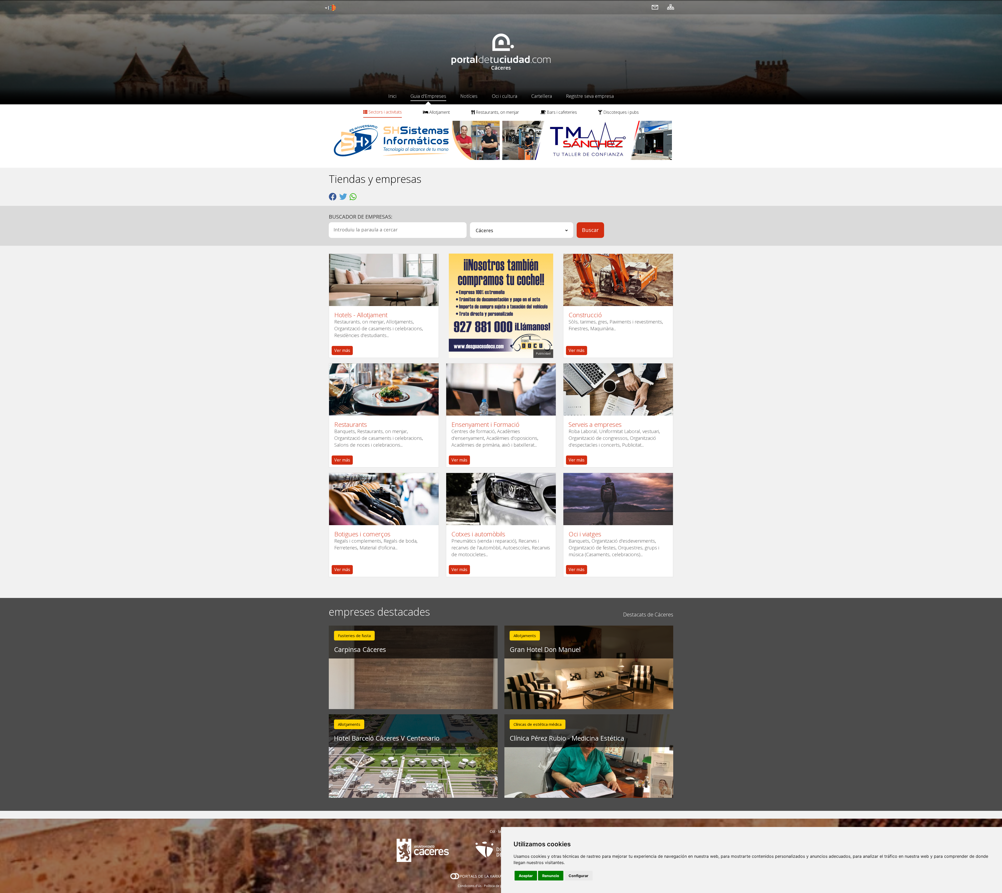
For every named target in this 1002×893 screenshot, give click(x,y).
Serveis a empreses (595, 424)
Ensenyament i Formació (485, 424)
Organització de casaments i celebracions (378, 328)
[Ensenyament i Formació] (501, 389)
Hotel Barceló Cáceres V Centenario (386, 738)
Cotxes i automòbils (478, 534)
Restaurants (350, 424)
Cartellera (541, 96)
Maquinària (601, 328)
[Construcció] (618, 280)
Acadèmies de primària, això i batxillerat (492, 445)
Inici (392, 96)
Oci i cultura (504, 96)
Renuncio (550, 875)
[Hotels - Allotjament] (384, 280)
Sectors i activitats (384, 112)
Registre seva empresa (590, 96)
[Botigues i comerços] (384, 499)
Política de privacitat (499, 886)
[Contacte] (655, 7)
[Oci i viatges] (618, 499)
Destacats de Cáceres (648, 614)
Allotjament (439, 112)
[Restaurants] (384, 389)
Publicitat (631, 445)
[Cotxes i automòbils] (501, 499)
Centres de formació (473, 431)
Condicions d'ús (469, 886)
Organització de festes (592, 547)
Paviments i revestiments (636, 322)
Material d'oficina (377, 547)
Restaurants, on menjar (497, 112)
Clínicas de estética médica (538, 724)
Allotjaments (399, 322)
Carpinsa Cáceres (360, 649)
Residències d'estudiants (360, 335)
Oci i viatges (585, 534)
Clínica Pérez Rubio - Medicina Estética (567, 738)
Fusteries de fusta (354, 635)
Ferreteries (345, 547)
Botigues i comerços (362, 534)
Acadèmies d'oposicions (511, 438)
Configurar (578, 875)
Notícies (469, 96)
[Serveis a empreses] (618, 389)
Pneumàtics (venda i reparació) (483, 541)
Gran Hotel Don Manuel (545, 649)
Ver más (342, 350)
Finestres (578, 328)
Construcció (585, 315)
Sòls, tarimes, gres (588, 322)
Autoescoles (516, 547)
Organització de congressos (598, 438)
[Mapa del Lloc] (671, 7)
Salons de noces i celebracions (367, 445)
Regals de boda (400, 541)
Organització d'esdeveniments (623, 541)
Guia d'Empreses (428, 96)
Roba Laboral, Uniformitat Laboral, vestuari (614, 431)
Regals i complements (357, 541)
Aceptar (526, 875)
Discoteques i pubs (620, 112)
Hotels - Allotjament (360, 315)
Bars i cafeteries (561, 112)
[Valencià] (330, 8)
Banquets (344, 431)
